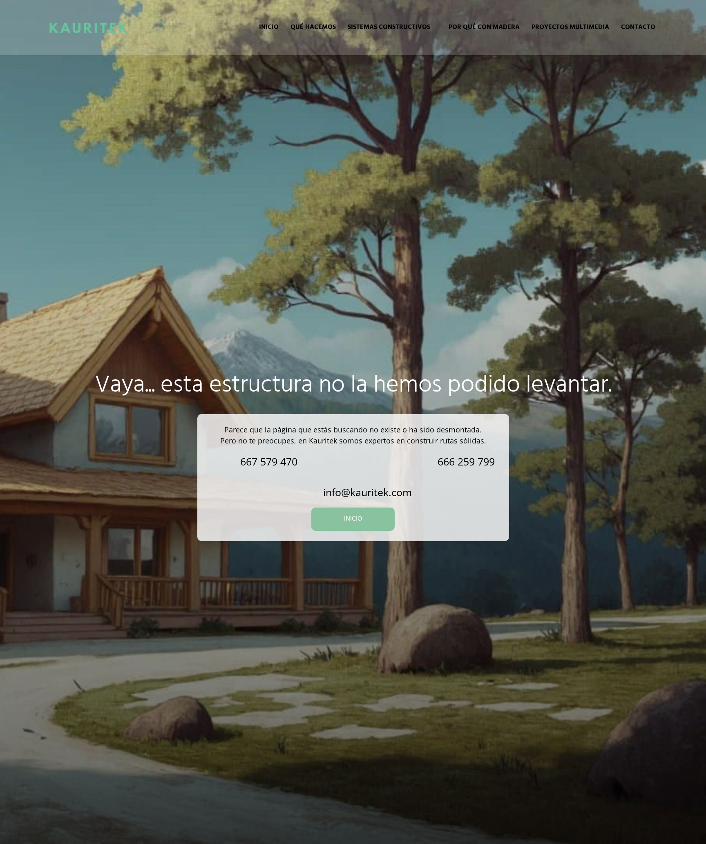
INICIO (269, 27)
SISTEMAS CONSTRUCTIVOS (389, 27)
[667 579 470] (223, 461)
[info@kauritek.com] (306, 492)
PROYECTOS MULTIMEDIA (570, 27)
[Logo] (89, 27)
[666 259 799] (420, 461)
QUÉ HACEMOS (313, 27)
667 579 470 (268, 461)
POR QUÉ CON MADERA (484, 27)
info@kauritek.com (367, 492)
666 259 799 (466, 461)
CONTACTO (638, 27)
